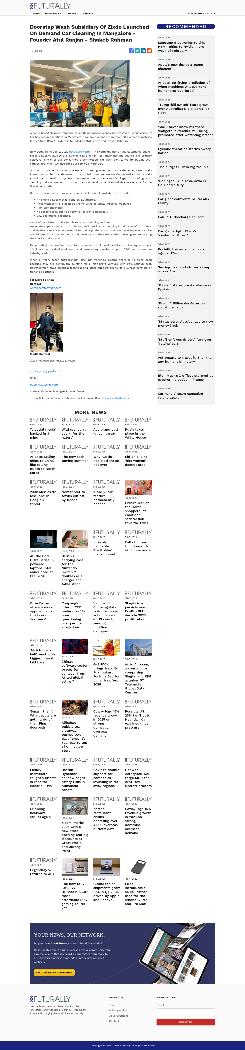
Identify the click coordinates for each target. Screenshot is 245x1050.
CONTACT (87, 13)
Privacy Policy (118, 1010)
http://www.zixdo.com (44, 384)
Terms (113, 1005)
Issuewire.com (79, 151)
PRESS (72, 13)
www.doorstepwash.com (45, 287)
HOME (36, 13)
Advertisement (118, 1015)
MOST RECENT (54, 13)
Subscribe (185, 1021)
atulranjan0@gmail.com (45, 371)
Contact (114, 1021)
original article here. (120, 398)
